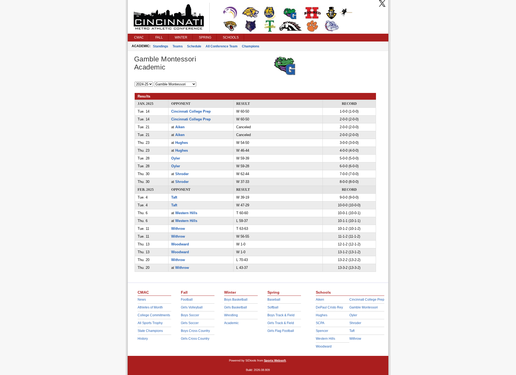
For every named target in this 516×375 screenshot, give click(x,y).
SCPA (320, 323)
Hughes (181, 143)
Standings (160, 46)
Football (187, 299)
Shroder (182, 174)
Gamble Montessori (363, 307)
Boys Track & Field (281, 315)
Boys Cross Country (195, 331)
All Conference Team (222, 46)
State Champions (150, 331)
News (142, 299)
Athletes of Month (150, 307)
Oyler (175, 158)
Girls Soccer (190, 323)
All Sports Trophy (150, 323)
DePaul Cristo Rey (329, 307)
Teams (178, 46)
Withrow (178, 229)
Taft (174, 197)
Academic (231, 323)
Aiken (180, 127)
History (143, 339)
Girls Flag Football (280, 331)
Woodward (180, 244)
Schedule (194, 46)
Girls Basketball (235, 307)
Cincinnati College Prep (191, 111)
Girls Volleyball (192, 307)
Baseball (273, 299)
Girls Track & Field (280, 323)
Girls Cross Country (195, 339)
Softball (272, 307)
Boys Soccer (190, 315)
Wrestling (231, 315)
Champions (250, 46)
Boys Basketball (236, 299)
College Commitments (154, 315)
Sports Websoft (275, 360)
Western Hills (186, 213)
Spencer (322, 331)
